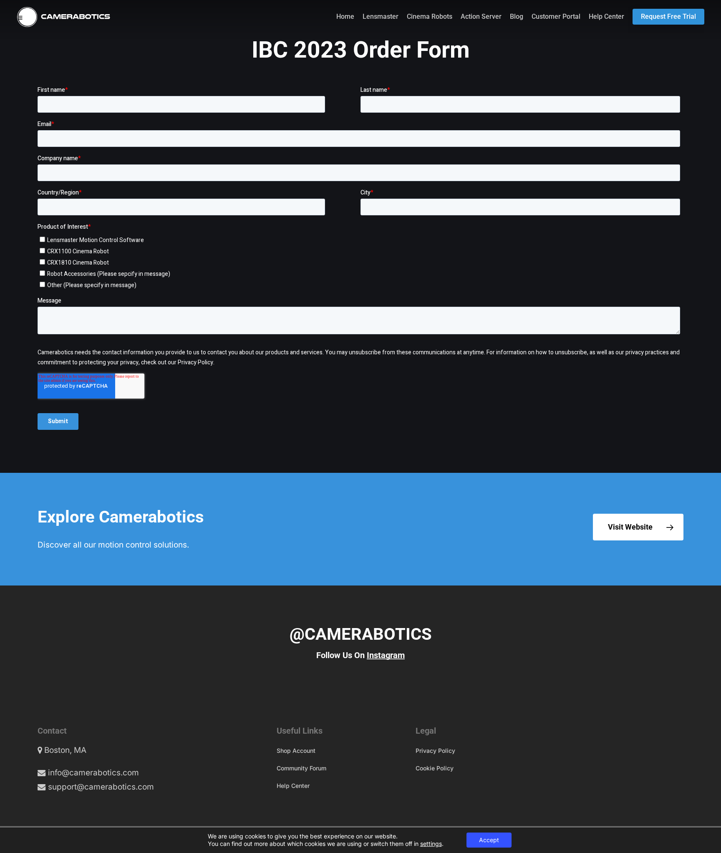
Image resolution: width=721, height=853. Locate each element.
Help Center (293, 785)
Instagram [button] (386, 655)
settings (431, 843)
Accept (489, 839)
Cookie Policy (435, 768)
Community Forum (301, 768)
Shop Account (296, 750)
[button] (638, 527)
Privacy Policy (435, 750)
